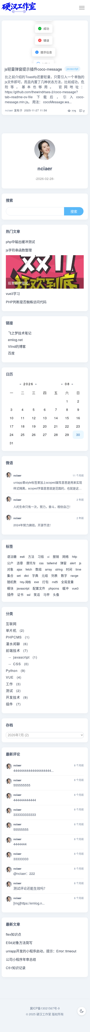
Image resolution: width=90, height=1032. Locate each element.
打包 (45, 582)
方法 (31, 556)
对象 (10, 569)
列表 (54, 575)
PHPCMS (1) (18, 637)
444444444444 (24, 800)
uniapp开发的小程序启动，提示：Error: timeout (41, 951)
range (74, 575)
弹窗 (63, 563)
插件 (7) (13, 704)
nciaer (9, 110)
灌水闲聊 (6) (17, 643)
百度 (11, 353)
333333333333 (24, 814)
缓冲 (65, 588)
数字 (64, 575)
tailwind (52, 563)
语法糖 (12, 556)
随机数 (12, 582)
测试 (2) (13, 690)
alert (73, 563)
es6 (22, 556)
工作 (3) (13, 684)
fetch (29, 569)
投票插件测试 (18, 283)
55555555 (20, 829)
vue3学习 (13, 293)
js (80, 563)
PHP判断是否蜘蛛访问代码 (26, 301)
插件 (10, 594)
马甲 (46, 594)
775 (73, 111)
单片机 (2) (15, 630)
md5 (55, 582)
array (48, 569)
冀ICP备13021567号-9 (45, 1008)
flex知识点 (13, 934)
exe (36, 582)
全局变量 (67, 582)
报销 (56, 556)
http (74, 556)
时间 (69, 569)
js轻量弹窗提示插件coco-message (33, 69)
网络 (65, 556)
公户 (10, 563)
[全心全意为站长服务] (19, 8)
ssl (28, 594)
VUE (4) (13, 677)
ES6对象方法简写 (19, 942)
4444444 (20, 844)
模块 (10, 588)
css (41, 563)
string (59, 569)
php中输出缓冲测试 (20, 241)
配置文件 (39, 588)
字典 (35, 575)
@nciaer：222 (24, 873)
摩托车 (31, 563)
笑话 (37, 594)
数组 (38, 569)
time (78, 569)
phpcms (54, 588)
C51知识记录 (16, 967)
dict (26, 575)
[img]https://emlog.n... (29, 903)
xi (48, 557)
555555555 (21, 785)
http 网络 (25, 582)
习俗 (41, 556)
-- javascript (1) (23, 657)
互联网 (13, 623)
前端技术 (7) (17, 650)
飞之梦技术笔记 (19, 333)
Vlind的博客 (17, 346)
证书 (20, 594)
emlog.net (15, 339)
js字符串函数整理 (19, 250)
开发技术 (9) (17, 697)
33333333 (20, 858)
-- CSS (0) (19, 663)
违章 (20, 563)
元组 (45, 575)
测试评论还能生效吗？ (30, 888)
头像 (56, 594)
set (19, 575)
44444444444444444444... (33, 770)
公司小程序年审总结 (21, 959)
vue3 (75, 588)
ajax (19, 569)
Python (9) (15, 670)
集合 (10, 575)
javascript (72, 69)
